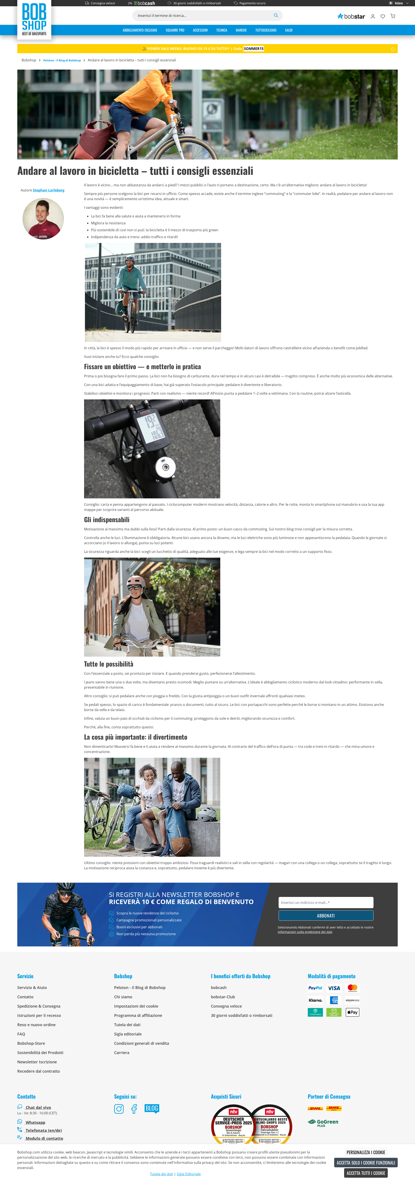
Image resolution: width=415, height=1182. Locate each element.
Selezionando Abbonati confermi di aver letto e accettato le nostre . (326, 929)
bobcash (219, 987)
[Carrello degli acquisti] (393, 15)
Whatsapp (35, 1122)
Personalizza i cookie (366, 1152)
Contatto (25, 996)
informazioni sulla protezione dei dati (305, 932)
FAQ (21, 1034)
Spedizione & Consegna (38, 1006)
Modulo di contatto (44, 1138)
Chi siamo (123, 996)
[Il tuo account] (373, 15)
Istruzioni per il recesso (39, 1015)
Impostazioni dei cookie (136, 1006)
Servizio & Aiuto (32, 987)
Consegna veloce (103, 3)
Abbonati (326, 915)
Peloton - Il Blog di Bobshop (140, 987)
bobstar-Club (223, 996)
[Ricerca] (276, 15)
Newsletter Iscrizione (37, 1061)
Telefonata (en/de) (43, 1130)
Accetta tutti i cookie (366, 1173)
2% (130, 3)
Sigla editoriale (128, 1034)
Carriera (121, 1052)
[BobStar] (351, 15)
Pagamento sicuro (252, 3)
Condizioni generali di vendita (141, 1043)
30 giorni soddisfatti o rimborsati (197, 3)
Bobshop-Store (31, 1043)
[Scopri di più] (393, 48)
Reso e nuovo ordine (36, 1024)
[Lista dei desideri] (383, 15)
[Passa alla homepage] (34, 19)
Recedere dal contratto (38, 1071)
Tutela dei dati (127, 1024)
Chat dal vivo (38, 1107)
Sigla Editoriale (189, 1174)
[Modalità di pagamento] (353, 1002)
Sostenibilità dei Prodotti (40, 1052)
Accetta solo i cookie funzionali (366, 1162)
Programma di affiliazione (138, 1015)
